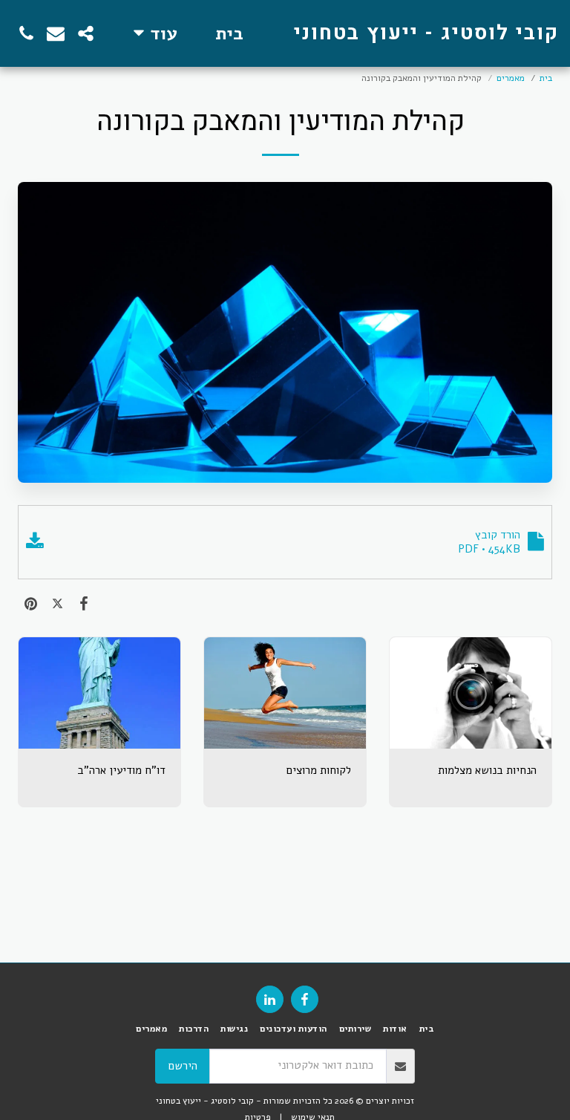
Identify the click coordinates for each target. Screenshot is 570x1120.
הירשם (182, 1065)
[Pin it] (31, 603)
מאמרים (511, 78)
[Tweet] (58, 603)
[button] (85, 33)
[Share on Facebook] (84, 603)
